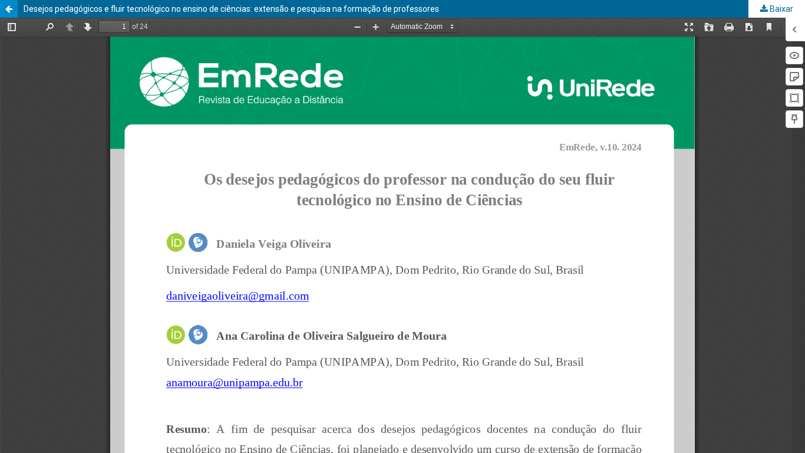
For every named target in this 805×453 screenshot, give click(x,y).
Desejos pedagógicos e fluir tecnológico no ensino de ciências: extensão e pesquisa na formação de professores (231, 9)
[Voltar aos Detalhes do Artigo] (9, 9)
